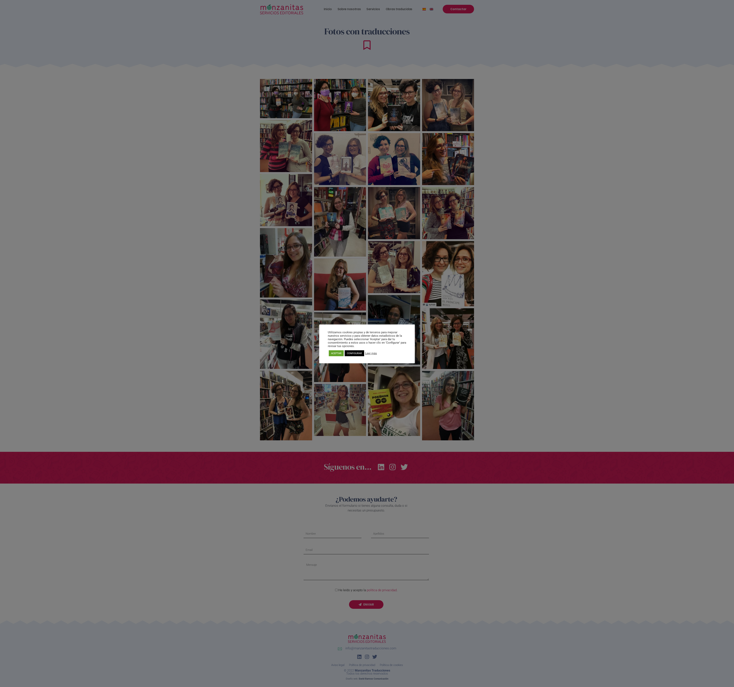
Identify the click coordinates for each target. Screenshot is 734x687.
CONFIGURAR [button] (354, 353)
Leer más (371, 353)
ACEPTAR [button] (336, 353)
